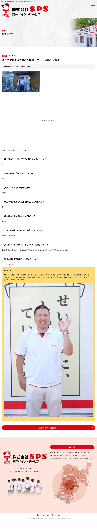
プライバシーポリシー (44, 515)
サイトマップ (56, 515)
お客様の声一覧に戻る (47, 428)
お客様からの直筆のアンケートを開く (15, 150)
